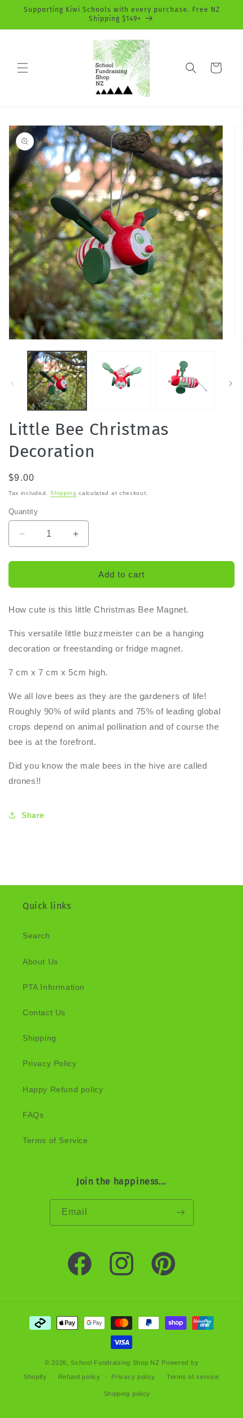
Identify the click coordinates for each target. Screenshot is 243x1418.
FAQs (33, 1114)
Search (36, 935)
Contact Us (44, 1012)
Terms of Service (55, 1140)
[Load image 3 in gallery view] (185, 380)
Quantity (23, 511)
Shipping (63, 493)
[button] (22, 67)
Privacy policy (133, 1376)
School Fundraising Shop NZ (115, 1362)
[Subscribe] (180, 1212)
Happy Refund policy (63, 1089)
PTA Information (54, 987)
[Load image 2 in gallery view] (121, 380)
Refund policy (79, 1376)
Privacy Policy (49, 1063)
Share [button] (33, 815)
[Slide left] (12, 383)
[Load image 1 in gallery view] (57, 380)
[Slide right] (230, 383)
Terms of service (193, 1376)
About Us (40, 961)
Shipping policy (127, 1393)
